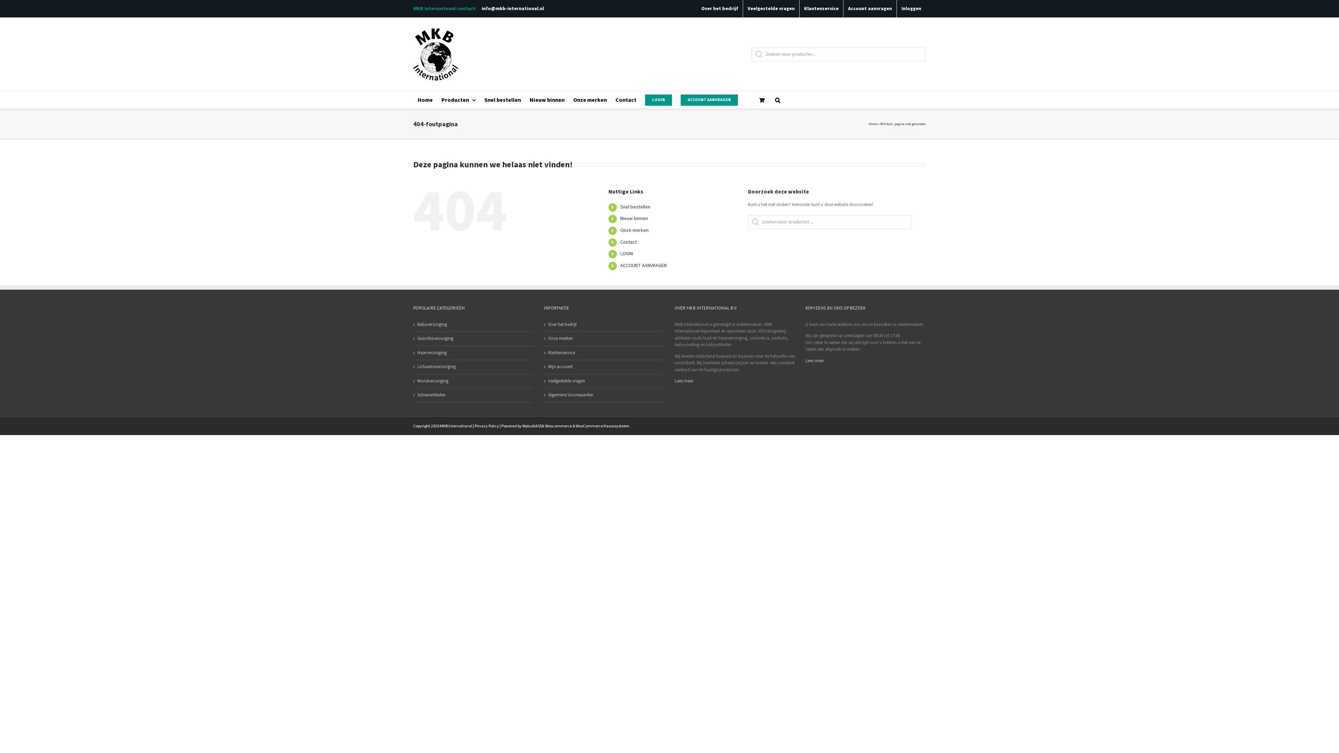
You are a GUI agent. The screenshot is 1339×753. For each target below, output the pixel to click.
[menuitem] (425, 100)
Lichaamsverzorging (436, 367)
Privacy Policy (487, 426)
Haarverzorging (432, 353)
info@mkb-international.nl (513, 8)
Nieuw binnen (634, 218)
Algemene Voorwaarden (570, 395)
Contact (628, 242)
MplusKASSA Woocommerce (547, 426)
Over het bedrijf (562, 324)
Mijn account (560, 367)
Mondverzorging (432, 381)
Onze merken (634, 230)
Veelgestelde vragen (566, 381)
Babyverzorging (432, 324)
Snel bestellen (635, 207)
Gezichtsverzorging (435, 338)
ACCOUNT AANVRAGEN (643, 265)
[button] (778, 100)
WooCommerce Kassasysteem (602, 426)
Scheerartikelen (431, 395)
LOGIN (626, 253)
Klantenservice (561, 353)
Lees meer (684, 381)
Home (873, 124)
